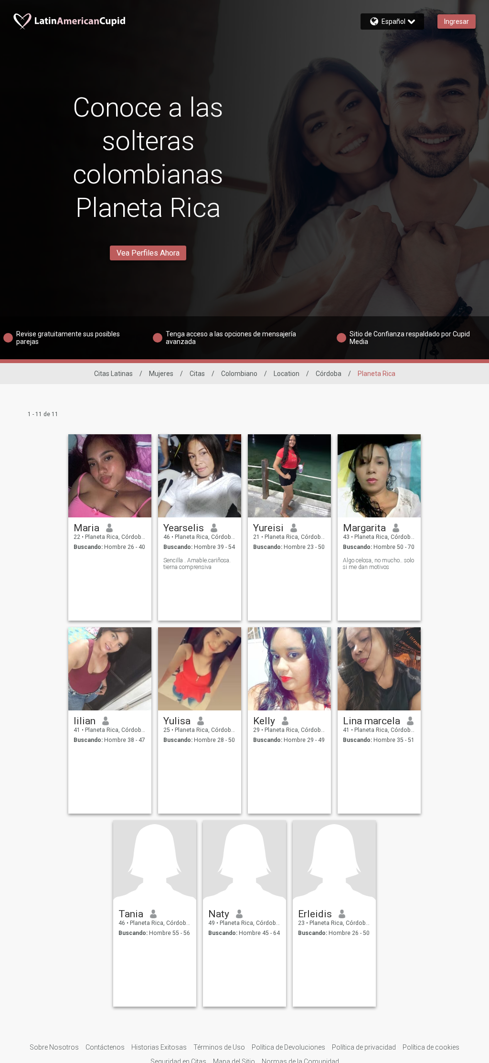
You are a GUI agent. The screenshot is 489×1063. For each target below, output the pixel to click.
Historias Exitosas (159, 1047)
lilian (85, 721)
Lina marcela (371, 721)
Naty (218, 914)
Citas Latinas (113, 373)
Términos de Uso (219, 1047)
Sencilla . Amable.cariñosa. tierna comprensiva (197, 563)
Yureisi (268, 528)
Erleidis (315, 914)
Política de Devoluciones (288, 1047)
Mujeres (161, 373)
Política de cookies (431, 1047)
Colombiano (239, 373)
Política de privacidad (364, 1047)
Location (286, 373)
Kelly (264, 721)
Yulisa (177, 721)
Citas (197, 373)
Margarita (364, 528)
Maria (86, 528)
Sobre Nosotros (54, 1047)
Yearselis (183, 528)
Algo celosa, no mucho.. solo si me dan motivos (378, 563)
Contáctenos (105, 1047)
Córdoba (328, 373)
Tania (130, 914)
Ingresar (456, 21)
